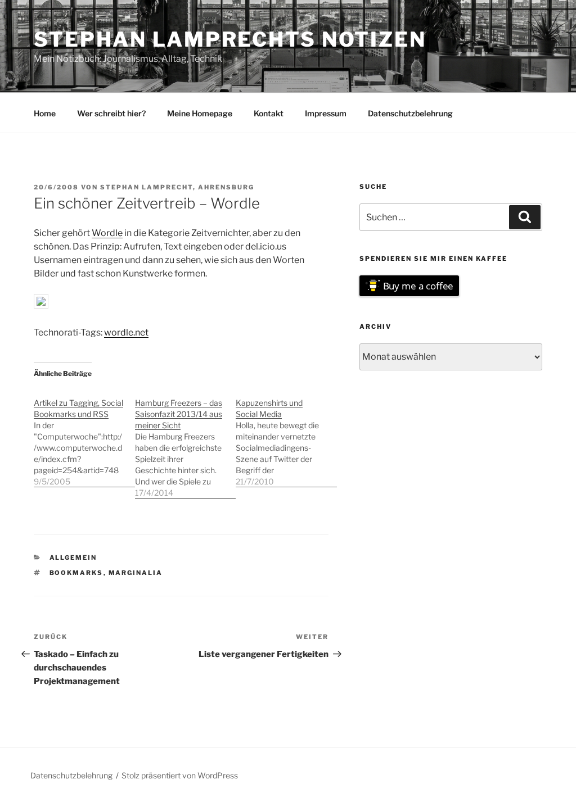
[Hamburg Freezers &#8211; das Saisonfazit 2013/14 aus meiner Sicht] (185, 442)
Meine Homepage (199, 113)
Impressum (325, 113)
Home (45, 113)
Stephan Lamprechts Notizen (230, 39)
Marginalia (136, 573)
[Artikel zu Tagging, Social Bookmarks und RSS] (84, 436)
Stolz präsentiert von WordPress (180, 775)
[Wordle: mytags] (41, 305)
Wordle (107, 233)
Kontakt (269, 113)
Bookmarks (77, 573)
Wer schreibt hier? (111, 113)
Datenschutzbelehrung (410, 113)
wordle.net (126, 332)
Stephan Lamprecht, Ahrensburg (177, 187)
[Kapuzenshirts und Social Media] (286, 436)
